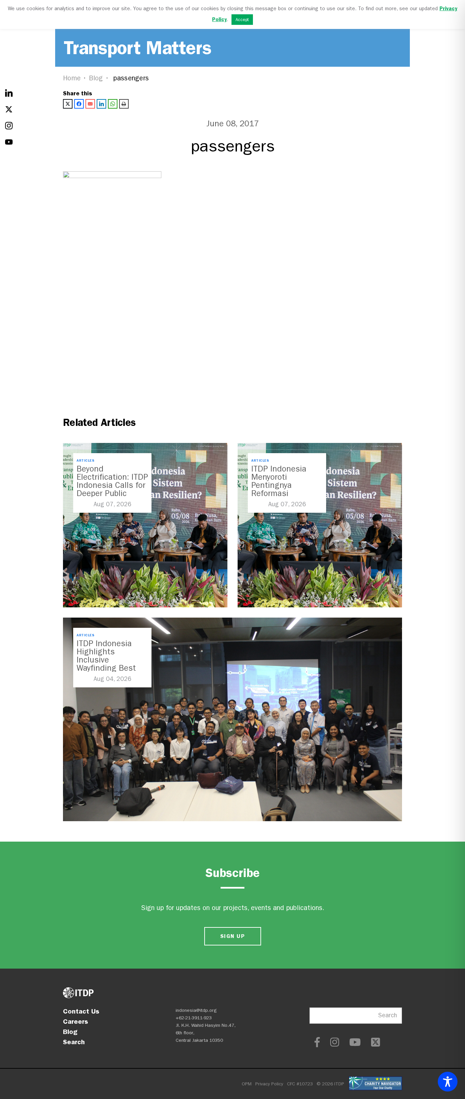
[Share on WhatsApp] (112, 104)
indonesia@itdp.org (196, 1010)
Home (72, 78)
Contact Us (81, 1011)
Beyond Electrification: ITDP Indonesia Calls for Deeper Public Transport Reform (112, 485)
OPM (247, 1084)
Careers (75, 1021)
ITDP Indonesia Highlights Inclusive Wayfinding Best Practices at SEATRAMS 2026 (107, 664)
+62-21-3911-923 (194, 1018)
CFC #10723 (300, 1084)
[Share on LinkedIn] (101, 104)
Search (74, 1042)
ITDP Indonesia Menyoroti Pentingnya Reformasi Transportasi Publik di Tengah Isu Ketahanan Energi (286, 493)
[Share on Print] (124, 104)
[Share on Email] (90, 104)
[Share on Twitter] (68, 104)
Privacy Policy (269, 1084)
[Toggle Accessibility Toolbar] (447, 1081)
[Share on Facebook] (79, 104)
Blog (96, 78)
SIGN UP (232, 936)
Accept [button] (242, 19)
